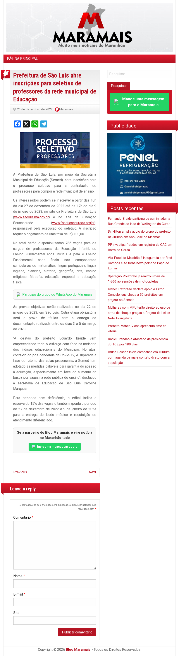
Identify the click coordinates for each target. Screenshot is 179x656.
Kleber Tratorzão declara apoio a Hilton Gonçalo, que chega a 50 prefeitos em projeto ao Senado (136, 294)
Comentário (23, 517)
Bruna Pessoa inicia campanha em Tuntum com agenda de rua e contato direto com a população (139, 357)
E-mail (19, 594)
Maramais (66, 109)
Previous (20, 472)
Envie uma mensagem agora (56, 446)
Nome (19, 576)
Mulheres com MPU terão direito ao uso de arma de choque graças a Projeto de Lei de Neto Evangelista (139, 313)
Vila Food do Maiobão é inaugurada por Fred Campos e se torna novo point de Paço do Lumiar (140, 263)
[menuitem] (22, 59)
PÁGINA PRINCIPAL (22, 59)
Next (92, 472)
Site (16, 613)
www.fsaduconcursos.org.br (73, 223)
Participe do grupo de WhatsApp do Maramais (57, 294)
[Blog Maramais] (89, 27)
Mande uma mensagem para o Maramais (143, 102)
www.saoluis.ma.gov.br (31, 217)
